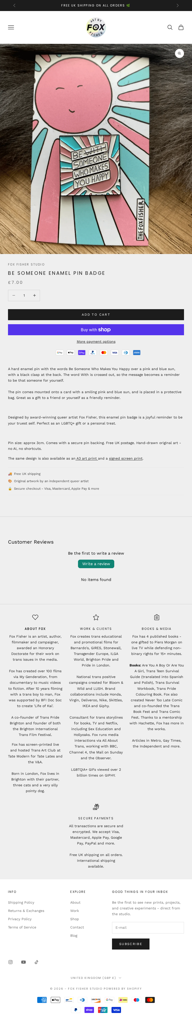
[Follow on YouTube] (23, 962)
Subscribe (130, 944)
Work (74, 911)
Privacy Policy (20, 919)
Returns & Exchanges (26, 911)
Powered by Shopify (123, 989)
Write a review (96, 563)
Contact (77, 927)
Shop (74, 919)
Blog (73, 935)
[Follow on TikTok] (36, 962)
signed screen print (125, 458)
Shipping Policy (21, 902)
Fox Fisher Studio (26, 264)
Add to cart (96, 314)
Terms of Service (22, 927)
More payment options (96, 341)
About (75, 902)
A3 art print (87, 458)
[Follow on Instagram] (10, 962)
